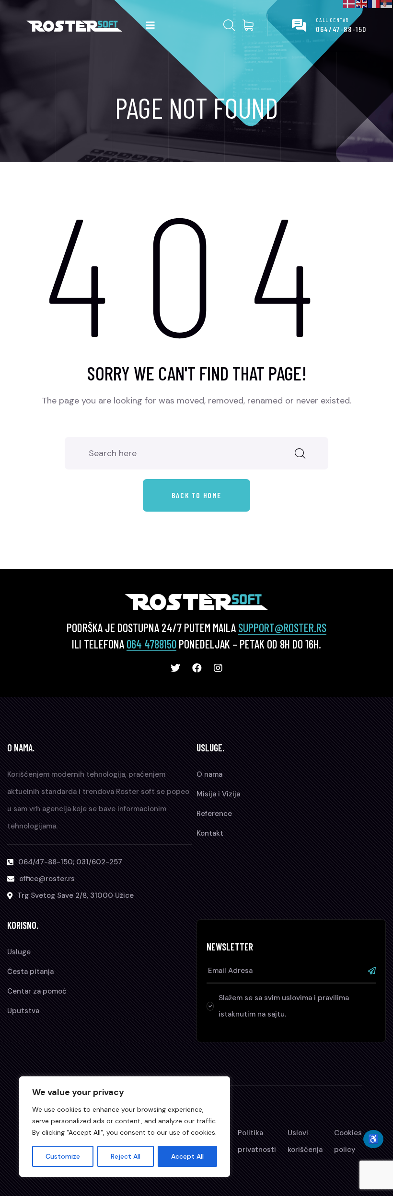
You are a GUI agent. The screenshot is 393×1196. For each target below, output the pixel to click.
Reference (214, 813)
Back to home (196, 495)
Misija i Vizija (218, 794)
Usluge (19, 952)
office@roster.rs (47, 878)
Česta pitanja (30, 971)
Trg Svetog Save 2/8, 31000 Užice (75, 895)
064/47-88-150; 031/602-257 (70, 862)
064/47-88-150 (341, 29)
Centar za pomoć (37, 991)
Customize (63, 1156)
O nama (209, 774)
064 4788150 (151, 644)
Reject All (125, 1156)
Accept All (187, 1156)
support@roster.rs (282, 628)
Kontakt (209, 833)
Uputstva (23, 1011)
